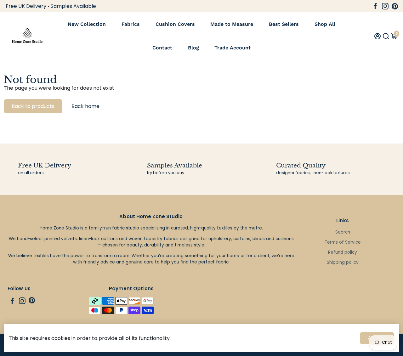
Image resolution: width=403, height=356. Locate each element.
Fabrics (131, 24)
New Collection (87, 24)
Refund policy (342, 252)
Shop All (325, 24)
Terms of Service (343, 242)
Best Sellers (284, 24)
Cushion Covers (175, 24)
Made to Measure (231, 24)
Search (342, 232)
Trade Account (232, 48)
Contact (162, 48)
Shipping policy (343, 262)
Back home (85, 106)
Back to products (33, 106)
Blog (193, 48)
